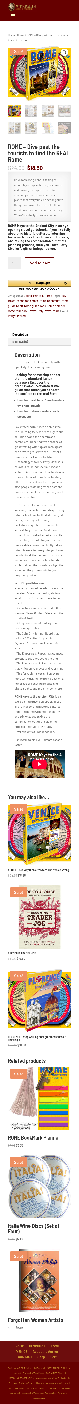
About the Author (45, 1351)
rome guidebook (35, 306)
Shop (41, 1357)
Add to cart (39, 262)
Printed (38, 296)
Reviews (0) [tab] (20, 342)
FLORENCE (37, 1346)
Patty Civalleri (17, 316)
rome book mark (27, 301)
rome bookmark (50, 301)
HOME (19, 1346)
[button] (64, 52)
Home (11, 35)
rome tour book (18, 311)
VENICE (21, 1351)
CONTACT (25, 1357)
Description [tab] (20, 334)
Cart (53, 1357)
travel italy (36, 311)
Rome (48, 296)
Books (20, 35)
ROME (55, 1346)
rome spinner (56, 306)
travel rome (52, 311)
